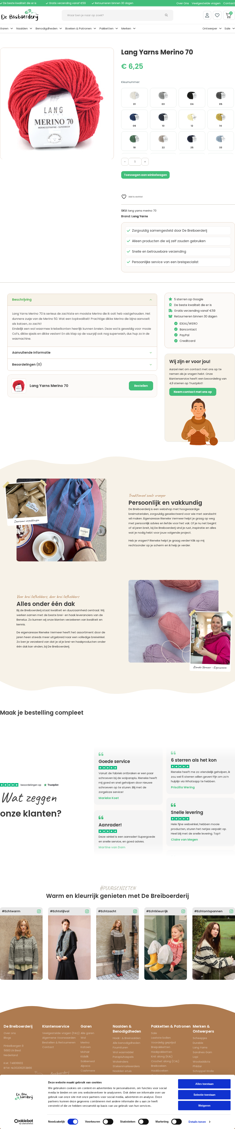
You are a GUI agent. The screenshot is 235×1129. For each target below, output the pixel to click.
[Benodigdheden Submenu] (60, 28)
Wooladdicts (201, 1061)
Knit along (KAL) (162, 1056)
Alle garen (87, 1033)
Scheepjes (200, 1038)
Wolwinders (120, 1061)
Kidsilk (84, 1056)
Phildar (197, 1066)
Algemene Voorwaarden (59, 1038)
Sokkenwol (88, 1061)
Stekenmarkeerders (126, 1066)
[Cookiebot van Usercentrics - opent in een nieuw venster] (24, 1122)
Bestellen (141, 386)
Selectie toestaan (204, 1094)
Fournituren (120, 1047)
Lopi (195, 1057)
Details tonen (197, 1121)
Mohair (85, 1052)
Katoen (86, 1047)
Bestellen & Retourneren (58, 1042)
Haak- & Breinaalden (127, 1038)
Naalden (22, 28)
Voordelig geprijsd (163, 1042)
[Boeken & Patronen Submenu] (94, 28)
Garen (4, 28)
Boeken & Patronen (78, 28)
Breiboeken (158, 1066)
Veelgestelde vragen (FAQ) (61, 1033)
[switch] (108, 1122)
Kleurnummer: (130, 82)
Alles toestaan (204, 1083)
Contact (229, 3)
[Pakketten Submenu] (116, 28)
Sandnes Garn (202, 1052)
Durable (198, 1043)
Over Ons (182, 3)
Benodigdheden (46, 28)
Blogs (7, 1038)
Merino (85, 1042)
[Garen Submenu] (11, 28)
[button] (109, 52)
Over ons (10, 1033)
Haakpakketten (161, 1052)
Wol (83, 1038)
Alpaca (85, 1066)
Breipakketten (160, 1047)
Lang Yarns (139, 216)
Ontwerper (210, 28)
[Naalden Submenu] (31, 28)
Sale (227, 28)
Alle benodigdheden (126, 1043)
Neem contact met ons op (193, 392)
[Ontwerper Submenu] (220, 28)
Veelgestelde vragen (206, 3)
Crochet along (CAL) (165, 1061)
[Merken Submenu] (134, 28)
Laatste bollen (161, 1038)
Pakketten (106, 28)
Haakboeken (159, 1071)
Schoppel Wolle (203, 1071)
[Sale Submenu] (233, 28)
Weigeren (204, 1105)
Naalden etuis (122, 1071)
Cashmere (88, 1071)
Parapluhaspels (123, 1057)
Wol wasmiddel (123, 1052)
